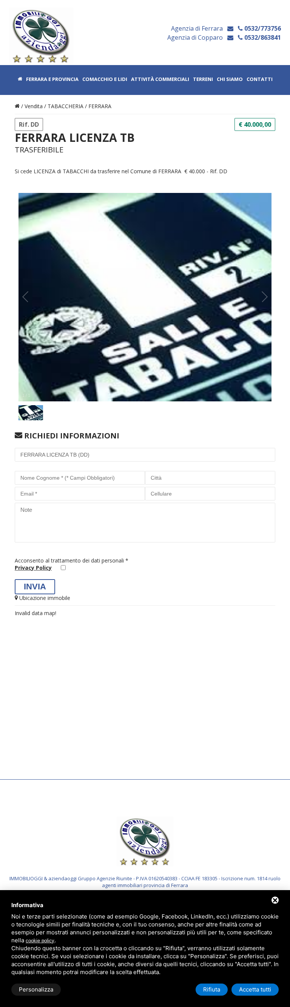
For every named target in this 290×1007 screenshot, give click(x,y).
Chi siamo (230, 79)
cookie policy (40, 940)
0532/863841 (262, 37)
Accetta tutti (255, 989)
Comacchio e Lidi (104, 79)
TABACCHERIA (65, 106)
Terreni (203, 79)
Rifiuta (211, 989)
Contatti (260, 79)
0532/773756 (262, 28)
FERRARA (99, 106)
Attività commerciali (160, 79)
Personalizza (36, 989)
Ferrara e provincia (52, 79)
